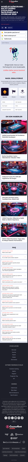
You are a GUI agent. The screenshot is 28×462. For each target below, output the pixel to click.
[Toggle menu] (2, 1)
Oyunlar (14, 353)
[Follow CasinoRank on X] (12, 419)
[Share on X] (2, 28)
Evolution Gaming (13, 370)
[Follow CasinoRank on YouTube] (15, 419)
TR (13, 422)
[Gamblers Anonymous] (11, 436)
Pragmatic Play (14, 377)
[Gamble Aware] (12, 443)
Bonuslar (13, 351)
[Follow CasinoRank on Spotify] (18, 419)
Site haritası (14, 361)
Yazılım (13, 356)
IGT (14, 380)
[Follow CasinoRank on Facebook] (5, 419)
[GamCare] (19, 436)
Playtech (14, 375)
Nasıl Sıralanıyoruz (13, 394)
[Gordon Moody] (13, 439)
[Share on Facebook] (5, 28)
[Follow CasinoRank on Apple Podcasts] (22, 419)
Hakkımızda (14, 389)
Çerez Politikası (13, 461)
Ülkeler (14, 358)
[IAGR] (6, 436)
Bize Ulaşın (14, 391)
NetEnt (13, 372)
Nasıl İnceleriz (13, 396)
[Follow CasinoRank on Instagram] (8, 419)
